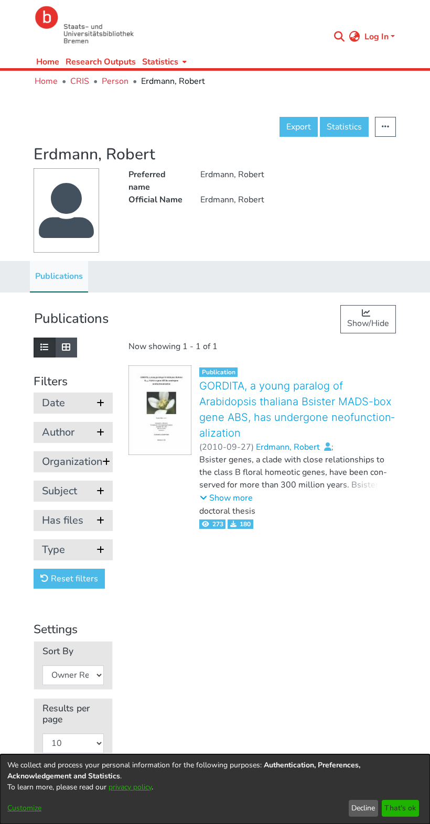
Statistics (344, 127)
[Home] (179, 25)
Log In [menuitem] (376, 36)
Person (115, 81)
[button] (226, 498)
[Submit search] (339, 36)
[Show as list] (45, 347)
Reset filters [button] (73, 578)
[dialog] (215, 789)
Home (47, 62)
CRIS (79, 81)
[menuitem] (163, 61)
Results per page (66, 714)
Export (298, 127)
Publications (59, 276)
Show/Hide (368, 323)
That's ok (400, 808)
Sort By (57, 651)
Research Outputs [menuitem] (101, 62)
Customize (24, 808)
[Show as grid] (66, 347)
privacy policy (130, 787)
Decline (363, 808)
